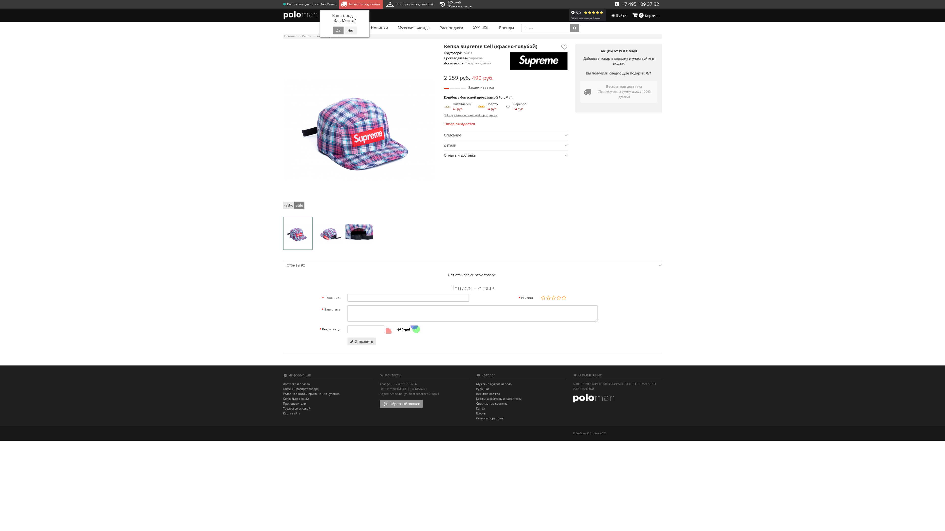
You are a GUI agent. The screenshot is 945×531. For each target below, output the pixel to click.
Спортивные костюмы (492, 403)
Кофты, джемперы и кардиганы (498, 399)
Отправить (363, 341)
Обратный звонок (404, 403)
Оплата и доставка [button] (460, 155)
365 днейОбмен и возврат (460, 4)
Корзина (650, 15)
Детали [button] (450, 145)
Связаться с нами (296, 399)
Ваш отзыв (332, 309)
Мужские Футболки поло (494, 384)
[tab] (506, 135)
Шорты (481, 413)
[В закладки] (564, 47)
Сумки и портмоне (489, 418)
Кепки (480, 408)
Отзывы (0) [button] (296, 265)
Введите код (331, 329)
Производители (294, 403)
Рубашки (482, 389)
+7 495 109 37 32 (639, 4)
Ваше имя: (332, 298)
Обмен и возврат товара (301, 389)
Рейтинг (527, 298)
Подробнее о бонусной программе (471, 115)
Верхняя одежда (488, 394)
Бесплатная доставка (364, 4)
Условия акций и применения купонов (311, 394)
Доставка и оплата (296, 384)
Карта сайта (291, 413)
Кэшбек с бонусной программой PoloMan (478, 97)
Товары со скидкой (296, 408)
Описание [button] (452, 135)
